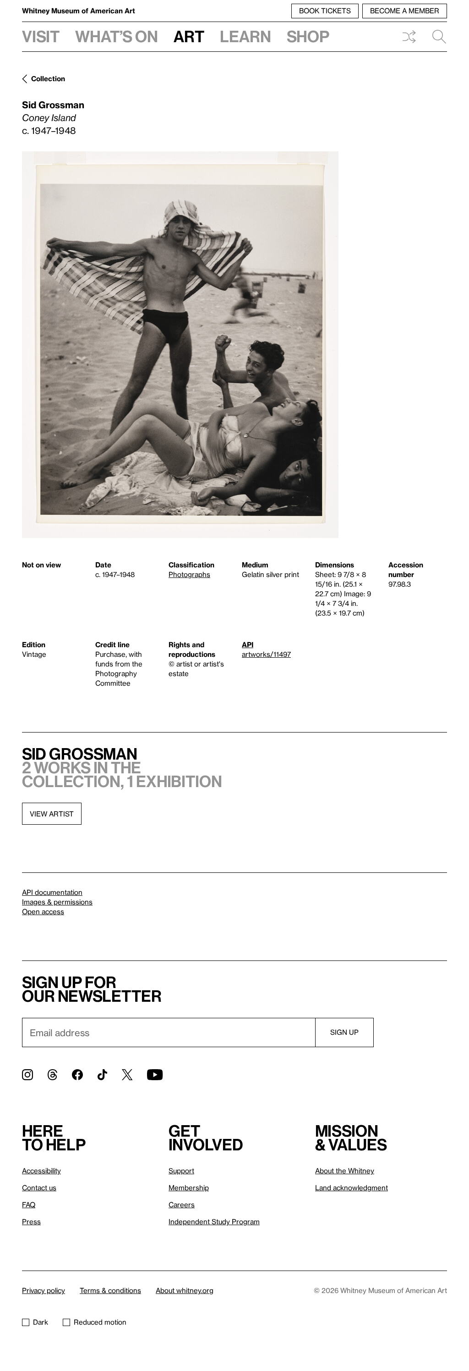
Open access (43, 911)
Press (31, 1221)
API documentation (52, 892)
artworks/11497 (266, 654)
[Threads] (52, 1075)
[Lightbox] (180, 344)
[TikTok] (102, 1075)
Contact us (39, 1187)
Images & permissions (57, 902)
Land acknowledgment (351, 1187)
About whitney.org (184, 1290)
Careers (182, 1204)
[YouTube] (155, 1075)
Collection (48, 78)
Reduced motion (100, 1322)
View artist (52, 814)
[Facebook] (77, 1075)
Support (181, 1170)
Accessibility (41, 1170)
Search (435, 36)
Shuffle (409, 36)
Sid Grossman (53, 104)
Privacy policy (43, 1290)
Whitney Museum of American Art (78, 10)
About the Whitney (344, 1170)
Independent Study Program (214, 1221)
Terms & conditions (110, 1290)
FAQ (28, 1204)
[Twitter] (127, 1075)
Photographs (189, 574)
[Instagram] (27, 1075)
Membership (189, 1187)
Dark (40, 1322)
